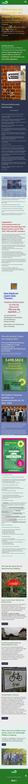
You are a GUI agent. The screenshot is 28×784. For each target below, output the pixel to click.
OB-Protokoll (20, 208)
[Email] (16, 780)
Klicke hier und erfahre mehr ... (8, 556)
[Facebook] (12, 780)
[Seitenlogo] (4, 2)
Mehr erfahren (4, 623)
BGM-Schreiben (17, 204)
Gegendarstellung (20, 206)
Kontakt (3, 744)
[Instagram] (14, 780)
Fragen (2, 211)
